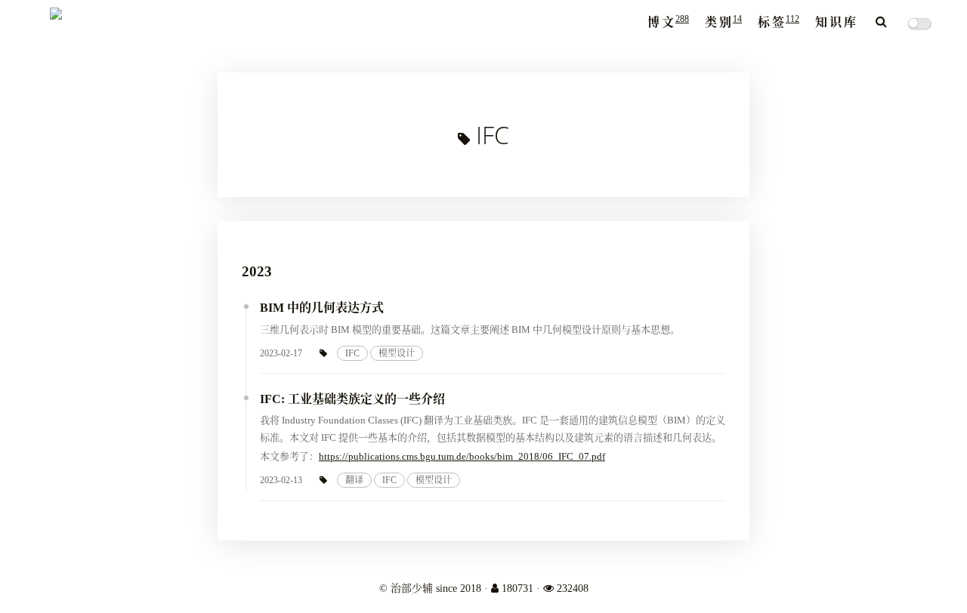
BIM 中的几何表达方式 (322, 307)
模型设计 (396, 353)
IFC (352, 353)
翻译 (354, 480)
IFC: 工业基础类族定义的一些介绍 (352, 399)
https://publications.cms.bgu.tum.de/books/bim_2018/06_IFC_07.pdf (462, 456)
